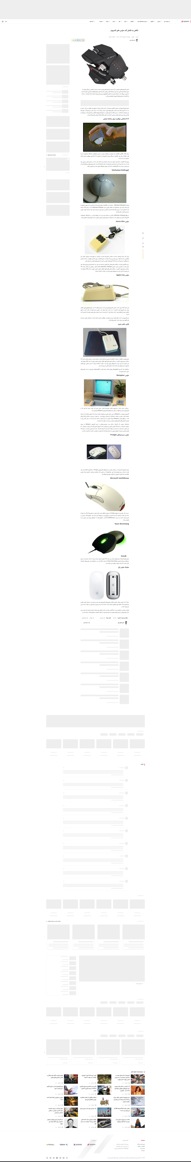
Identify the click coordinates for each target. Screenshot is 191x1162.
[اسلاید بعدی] (44, 167)
